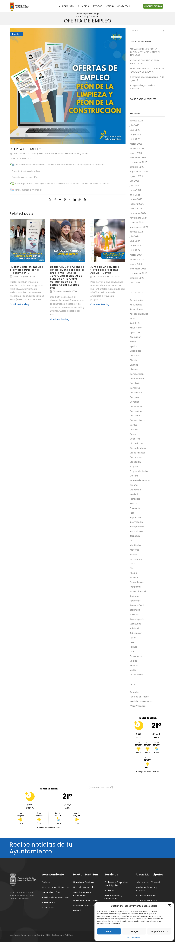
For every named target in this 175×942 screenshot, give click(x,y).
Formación (135, 508)
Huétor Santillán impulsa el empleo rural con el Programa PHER (26, 270)
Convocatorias (137, 420)
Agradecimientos (139, 313)
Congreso (135, 397)
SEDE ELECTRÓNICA (153, 6)
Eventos (97, 6)
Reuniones (135, 600)
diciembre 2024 (138, 213)
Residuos (134, 596)
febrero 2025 (137, 204)
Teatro (133, 642)
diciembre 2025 (138, 157)
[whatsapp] (79, 200)
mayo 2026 (136, 134)
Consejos (134, 401)
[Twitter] (51, 200)
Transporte (136, 656)
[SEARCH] (162, 30)
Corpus (133, 425)
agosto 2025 (136, 176)
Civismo (134, 369)
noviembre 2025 (138, 162)
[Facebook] (55, 200)
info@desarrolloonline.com (65, 153)
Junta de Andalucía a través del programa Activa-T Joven (104, 270)
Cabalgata (135, 350)
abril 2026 (135, 139)
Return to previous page (87, 13)
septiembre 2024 (139, 227)
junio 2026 (135, 130)
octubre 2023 (137, 278)
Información (136, 522)
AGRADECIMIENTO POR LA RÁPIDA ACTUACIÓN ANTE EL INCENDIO (145, 52)
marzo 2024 (136, 254)
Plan (132, 568)
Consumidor (136, 411)
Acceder (134, 692)
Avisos (133, 341)
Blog (86, 16)
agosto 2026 (136, 120)
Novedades (136, 559)
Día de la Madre (138, 448)
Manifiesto (135, 545)
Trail (132, 651)
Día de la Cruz (137, 443)
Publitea (69, 935)
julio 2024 (134, 236)
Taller (133, 637)
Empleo (95, 16)
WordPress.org (137, 706)
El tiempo (40, 827)
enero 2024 (136, 264)
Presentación (137, 582)
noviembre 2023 (138, 273)
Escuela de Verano (140, 480)
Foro (132, 512)
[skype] (84, 200)
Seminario (135, 609)
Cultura (134, 429)
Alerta (133, 318)
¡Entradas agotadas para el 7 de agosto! (147, 79)
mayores (134, 549)
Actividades (136, 304)
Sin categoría (137, 619)
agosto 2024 (136, 231)
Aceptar (109, 931)
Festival (134, 494)
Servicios (83, 6)
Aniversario (136, 327)
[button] (169, 905)
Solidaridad (135, 628)
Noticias (110, 6)
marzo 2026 (136, 143)
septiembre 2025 (139, 171)
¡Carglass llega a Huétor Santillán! (142, 87)
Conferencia (136, 392)
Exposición (135, 489)
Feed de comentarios (141, 701)
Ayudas (133, 346)
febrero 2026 (137, 148)
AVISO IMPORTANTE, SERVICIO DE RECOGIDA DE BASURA (147, 70)
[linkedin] (74, 200)
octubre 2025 (137, 167)
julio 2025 (134, 180)
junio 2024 (135, 240)
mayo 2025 (136, 190)
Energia (134, 475)
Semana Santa (137, 605)
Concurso (135, 388)
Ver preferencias (159, 931)
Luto (132, 540)
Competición (137, 374)
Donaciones (136, 457)
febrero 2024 (137, 259)
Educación (135, 461)
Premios (134, 577)
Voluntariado (136, 674)
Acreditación (136, 300)
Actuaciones (136, 309)
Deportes (135, 438)
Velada (133, 660)
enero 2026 (136, 153)
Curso (133, 434)
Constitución (136, 406)
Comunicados (137, 378)
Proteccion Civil (138, 591)
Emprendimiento (139, 471)
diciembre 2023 (138, 268)
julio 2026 (134, 125)
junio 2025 (135, 185)
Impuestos (135, 517)
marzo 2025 (136, 199)
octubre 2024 (137, 222)
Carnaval (134, 355)
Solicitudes (135, 623)
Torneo (133, 646)
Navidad (134, 554)
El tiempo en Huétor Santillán (147, 772)
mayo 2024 (136, 245)
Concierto (135, 383)
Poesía (133, 573)
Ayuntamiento (66, 6)
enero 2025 (136, 208)
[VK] (60, 200)
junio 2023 (135, 282)
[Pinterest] (64, 200)
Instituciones (136, 531)
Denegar (134, 931)
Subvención (136, 633)
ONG (132, 563)
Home (78, 16)
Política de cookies (133, 937)
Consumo (135, 415)
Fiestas (133, 503)
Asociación (135, 337)
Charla (133, 360)
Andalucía (135, 323)
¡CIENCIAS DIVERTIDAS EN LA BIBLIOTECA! (145, 62)
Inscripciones (137, 526)
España (134, 485)
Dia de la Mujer (137, 452)
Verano (134, 665)
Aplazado (135, 332)
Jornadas (135, 536)
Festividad (135, 498)
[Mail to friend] (69, 200)
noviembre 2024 (138, 217)
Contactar (123, 6)
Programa (135, 586)
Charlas (134, 364)
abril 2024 (135, 250)
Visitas (133, 670)
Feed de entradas (139, 696)
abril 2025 (135, 194)
